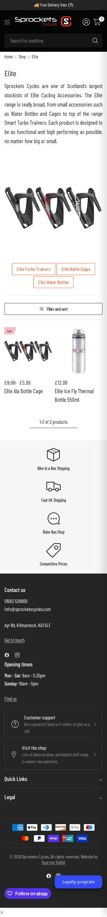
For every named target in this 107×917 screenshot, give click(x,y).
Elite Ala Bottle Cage (23, 391)
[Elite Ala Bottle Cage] (28, 351)
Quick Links (15, 778)
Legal (9, 796)
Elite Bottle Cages (76, 269)
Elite (35, 57)
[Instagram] (19, 655)
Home (8, 57)
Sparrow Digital (53, 862)
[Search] (95, 40)
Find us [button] (10, 699)
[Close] (2, 912)
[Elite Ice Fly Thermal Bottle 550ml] (79, 351)
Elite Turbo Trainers (34, 269)
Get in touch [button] (14, 640)
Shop (22, 57)
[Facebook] (9, 655)
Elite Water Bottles (53, 282)
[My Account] (86, 22)
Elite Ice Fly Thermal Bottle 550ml (74, 395)
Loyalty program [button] (78, 882)
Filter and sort (57, 309)
